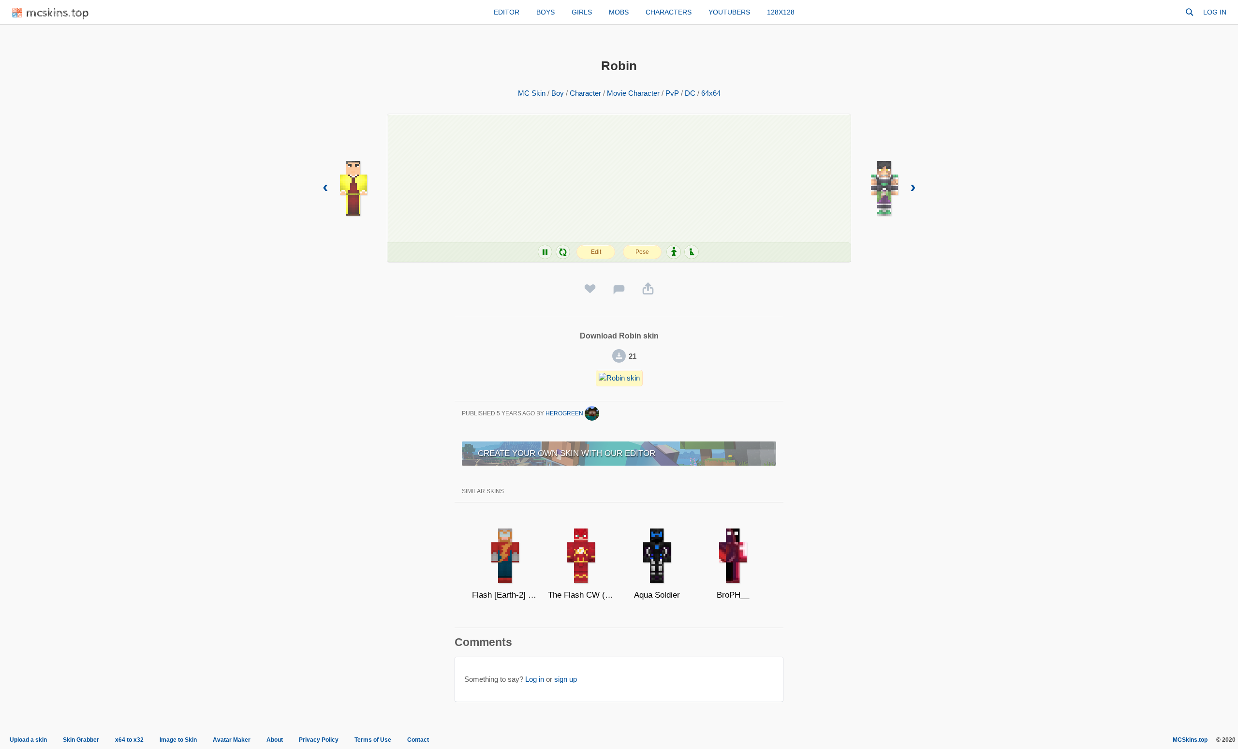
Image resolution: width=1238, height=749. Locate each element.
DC (690, 93)
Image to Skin (178, 739)
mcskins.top (57, 13)
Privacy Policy (319, 739)
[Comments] (619, 289)
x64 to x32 (129, 739)
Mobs (619, 12)
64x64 (711, 93)
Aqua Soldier (657, 595)
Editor (506, 12)
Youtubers (729, 12)
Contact (418, 739)
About (274, 739)
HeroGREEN (565, 413)
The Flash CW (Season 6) (581, 595)
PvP (672, 93)
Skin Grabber (81, 739)
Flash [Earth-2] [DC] (505, 595)
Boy (557, 93)
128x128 (781, 12)
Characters (669, 12)
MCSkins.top (1190, 739)
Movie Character (633, 93)
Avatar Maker (232, 739)
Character (585, 93)
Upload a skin (28, 739)
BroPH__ (733, 595)
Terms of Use (372, 739)
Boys (545, 12)
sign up (565, 679)
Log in (1214, 12)
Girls (582, 12)
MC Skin (531, 93)
